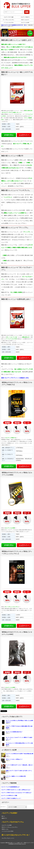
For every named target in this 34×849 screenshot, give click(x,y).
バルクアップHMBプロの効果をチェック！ (11, 798)
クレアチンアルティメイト (8, 838)
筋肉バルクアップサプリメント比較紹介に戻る (15, 378)
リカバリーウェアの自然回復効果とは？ (10, 786)
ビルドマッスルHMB (25, 22)
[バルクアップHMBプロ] (17, 33)
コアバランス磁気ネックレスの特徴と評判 (16, 776)
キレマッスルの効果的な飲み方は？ (14, 731)
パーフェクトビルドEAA (8, 22)
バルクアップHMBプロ (25, 17)
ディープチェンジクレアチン (8, 19)
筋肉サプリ (4, 818)
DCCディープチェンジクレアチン (10, 827)
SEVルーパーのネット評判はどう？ (14, 759)
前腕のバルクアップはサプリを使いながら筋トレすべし (19, 770)
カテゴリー (3, 806)
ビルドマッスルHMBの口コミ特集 (9, 795)
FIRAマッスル (5, 829)
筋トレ (3, 816)
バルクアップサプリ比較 (8, 17)
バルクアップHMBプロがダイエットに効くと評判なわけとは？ (16, 789)
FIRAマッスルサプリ (25, 19)
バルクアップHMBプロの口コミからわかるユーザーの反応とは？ (16, 792)
